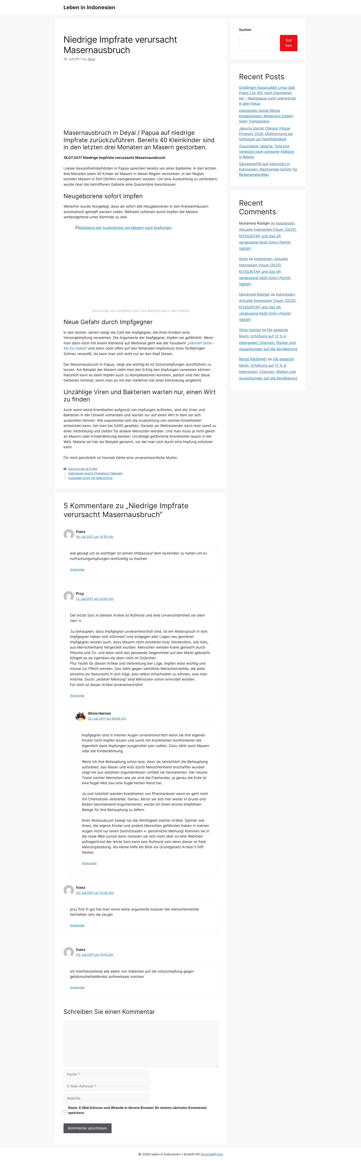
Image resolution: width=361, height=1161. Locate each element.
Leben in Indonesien (89, 7)
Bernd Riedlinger (253, 359)
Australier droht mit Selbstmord (90, 478)
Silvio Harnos (250, 330)
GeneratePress (212, 1154)
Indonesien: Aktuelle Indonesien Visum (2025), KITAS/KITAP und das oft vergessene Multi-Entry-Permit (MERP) (268, 236)
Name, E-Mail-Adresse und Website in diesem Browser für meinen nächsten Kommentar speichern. (137, 1110)
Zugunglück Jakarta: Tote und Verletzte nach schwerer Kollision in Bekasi (266, 151)
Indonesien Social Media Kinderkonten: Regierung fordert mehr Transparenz (266, 116)
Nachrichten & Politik (82, 469)
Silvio (243, 259)
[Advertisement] (141, 93)
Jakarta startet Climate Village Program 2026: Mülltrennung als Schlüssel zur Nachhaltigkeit (266, 133)
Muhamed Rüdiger (254, 294)
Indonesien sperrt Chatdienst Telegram (95, 473)
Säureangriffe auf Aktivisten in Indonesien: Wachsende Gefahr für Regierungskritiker (268, 169)
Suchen (245, 30)
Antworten (77, 569)
